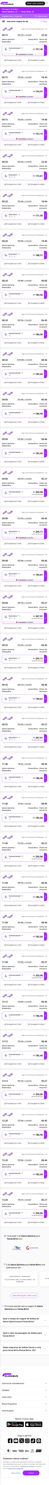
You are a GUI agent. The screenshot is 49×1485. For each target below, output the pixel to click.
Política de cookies (27, 1466)
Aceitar (31, 1473)
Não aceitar (15, 1473)
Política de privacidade (15, 1468)
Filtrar (45, 21)
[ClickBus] (7, 3)
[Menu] (47, 3)
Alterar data (42, 16)
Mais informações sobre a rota (24, 1295)
